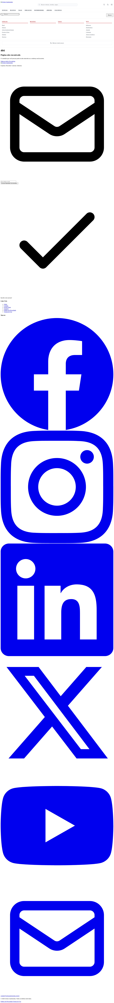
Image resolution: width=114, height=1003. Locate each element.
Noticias (4, 10)
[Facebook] (57, 430)
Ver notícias (12, 61)
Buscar (109, 15)
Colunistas (58, 10)
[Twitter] (57, 768)
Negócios (4, 37)
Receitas (13, 10)
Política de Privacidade (7, 1001)
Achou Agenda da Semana (8, 30)
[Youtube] (57, 881)
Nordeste (4, 34)
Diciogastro (88, 37)
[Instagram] (57, 542)
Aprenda (49, 10)
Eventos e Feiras (5, 32)
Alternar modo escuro (58, 43)
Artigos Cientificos (90, 34)
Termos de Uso (17, 1001)
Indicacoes (28, 10)
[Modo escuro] (107, 4)
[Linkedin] (57, 655)
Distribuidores (39, 10)
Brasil (3, 25)
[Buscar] (104, 4)
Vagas (20, 10)
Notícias (4, 27)
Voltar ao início (5, 61)
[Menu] (111, 5)
